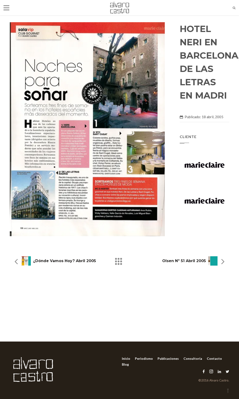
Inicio (126, 358)
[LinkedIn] (219, 371)
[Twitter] (226, 371)
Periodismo (144, 358)
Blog (125, 364)
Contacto (214, 358)
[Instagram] (211, 371)
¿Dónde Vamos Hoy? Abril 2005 (64, 261)
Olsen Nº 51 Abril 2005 (184, 261)
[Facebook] (203, 371)
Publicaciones (168, 358)
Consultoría (192, 358)
